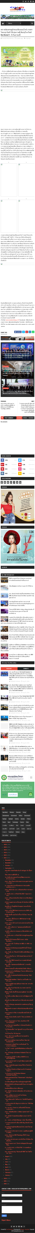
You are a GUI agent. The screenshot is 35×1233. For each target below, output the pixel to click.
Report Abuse (6, 1220)
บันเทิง (23, 828)
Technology (15, 822)
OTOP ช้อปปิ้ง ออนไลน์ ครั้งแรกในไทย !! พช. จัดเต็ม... (18, 915)
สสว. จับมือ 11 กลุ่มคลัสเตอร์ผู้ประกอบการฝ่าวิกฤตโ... (18, 1116)
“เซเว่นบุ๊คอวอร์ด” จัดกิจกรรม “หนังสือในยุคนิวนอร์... (18, 1100)
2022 (5, 855)
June (6, 1162)
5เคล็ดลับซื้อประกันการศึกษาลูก (14, 1088)
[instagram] (31, 1)
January (7, 1175)
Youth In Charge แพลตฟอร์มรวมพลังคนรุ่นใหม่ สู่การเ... (19, 1005)
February (8, 1172)
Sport (9, 822)
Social (4, 822)
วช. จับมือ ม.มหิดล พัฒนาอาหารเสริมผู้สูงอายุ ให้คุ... (19, 997)
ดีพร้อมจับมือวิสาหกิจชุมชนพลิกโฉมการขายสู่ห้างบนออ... (19, 1085)
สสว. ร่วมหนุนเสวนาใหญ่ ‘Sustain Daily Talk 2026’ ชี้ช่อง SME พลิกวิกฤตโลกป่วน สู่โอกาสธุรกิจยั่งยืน (18, 392)
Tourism (22, 822)
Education (18, 812)
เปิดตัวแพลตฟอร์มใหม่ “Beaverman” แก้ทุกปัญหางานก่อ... (18, 1078)
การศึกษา (11, 825)
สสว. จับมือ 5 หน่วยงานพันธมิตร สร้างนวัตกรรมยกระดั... (18, 1091)
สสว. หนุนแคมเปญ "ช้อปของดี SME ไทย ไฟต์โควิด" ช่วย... (18, 1152)
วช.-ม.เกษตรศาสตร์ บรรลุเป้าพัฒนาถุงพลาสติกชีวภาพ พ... (18, 1061)
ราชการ (4, 832)
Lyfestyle (23, 819)
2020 (5, 1178)
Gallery (20, 815)
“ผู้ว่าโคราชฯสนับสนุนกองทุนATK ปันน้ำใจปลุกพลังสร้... (18, 948)
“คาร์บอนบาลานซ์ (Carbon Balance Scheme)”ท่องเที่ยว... (15, 1074)
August (7, 1156)
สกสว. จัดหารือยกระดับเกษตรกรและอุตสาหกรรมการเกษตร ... (19, 882)
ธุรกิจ (18, 828)
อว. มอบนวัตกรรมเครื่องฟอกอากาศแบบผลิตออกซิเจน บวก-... (17, 886)
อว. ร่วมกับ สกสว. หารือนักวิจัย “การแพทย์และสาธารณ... (18, 1148)
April (6, 1167)
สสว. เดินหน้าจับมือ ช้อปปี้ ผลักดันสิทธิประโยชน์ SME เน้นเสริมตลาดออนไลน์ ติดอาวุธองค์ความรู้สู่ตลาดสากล (21, 595)
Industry (17, 819)
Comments (26, 668)
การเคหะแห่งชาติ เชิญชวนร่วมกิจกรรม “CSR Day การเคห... (19, 1104)
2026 (5, 844)
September (8, 868)
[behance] (33, 1)
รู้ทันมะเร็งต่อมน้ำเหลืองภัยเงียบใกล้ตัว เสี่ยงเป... (18, 968)
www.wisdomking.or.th (12, 320)
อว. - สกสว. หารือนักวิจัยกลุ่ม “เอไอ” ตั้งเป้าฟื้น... (18, 1120)
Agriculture (5, 812)
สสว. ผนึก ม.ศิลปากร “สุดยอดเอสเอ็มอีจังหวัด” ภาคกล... (18, 927)
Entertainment (6, 815)
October (7, 865)
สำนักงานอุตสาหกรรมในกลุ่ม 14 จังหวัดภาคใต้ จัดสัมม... (19, 903)
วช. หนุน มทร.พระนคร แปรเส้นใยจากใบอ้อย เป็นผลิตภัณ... (19, 1140)
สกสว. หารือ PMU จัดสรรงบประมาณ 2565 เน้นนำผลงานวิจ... (18, 911)
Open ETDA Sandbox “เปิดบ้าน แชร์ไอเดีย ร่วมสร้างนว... (18, 980)
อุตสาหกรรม (13, 835)
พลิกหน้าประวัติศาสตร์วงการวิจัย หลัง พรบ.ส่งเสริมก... (19, 1001)
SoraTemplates (9, 1229)
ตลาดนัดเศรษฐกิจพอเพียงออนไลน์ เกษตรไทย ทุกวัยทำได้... (18, 1127)
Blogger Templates (25, 1229)
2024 (5, 850)
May (6, 1164)
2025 (5, 847)
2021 (5, 858)
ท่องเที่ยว (5, 828)
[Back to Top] (24, 1226)
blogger (19, 418)
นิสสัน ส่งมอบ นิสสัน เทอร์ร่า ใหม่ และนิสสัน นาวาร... (18, 1017)
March (7, 1170)
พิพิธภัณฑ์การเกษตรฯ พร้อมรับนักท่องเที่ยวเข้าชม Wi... (19, 1009)
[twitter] (26, 1)
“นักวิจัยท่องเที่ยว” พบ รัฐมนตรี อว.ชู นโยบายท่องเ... (19, 1030)
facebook (31, 418)
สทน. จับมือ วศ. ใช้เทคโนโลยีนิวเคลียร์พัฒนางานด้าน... (19, 952)
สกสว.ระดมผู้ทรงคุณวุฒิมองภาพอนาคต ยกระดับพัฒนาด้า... (19, 984)
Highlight (28, 38)
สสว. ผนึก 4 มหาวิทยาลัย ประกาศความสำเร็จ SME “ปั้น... (18, 988)
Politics (28, 819)
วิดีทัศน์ (17, 832)
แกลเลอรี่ (28, 825)
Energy (24, 812)
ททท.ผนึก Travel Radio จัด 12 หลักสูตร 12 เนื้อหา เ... (18, 871)
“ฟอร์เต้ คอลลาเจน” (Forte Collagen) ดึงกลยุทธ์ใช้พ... (18, 1144)
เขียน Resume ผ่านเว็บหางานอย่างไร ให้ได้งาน (21, 586)
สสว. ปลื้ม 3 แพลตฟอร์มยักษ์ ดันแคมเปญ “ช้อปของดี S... (18, 976)
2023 (5, 852)
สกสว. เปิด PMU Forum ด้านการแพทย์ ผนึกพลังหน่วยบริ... (18, 961)
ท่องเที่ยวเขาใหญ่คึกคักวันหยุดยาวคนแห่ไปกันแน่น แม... (18, 907)
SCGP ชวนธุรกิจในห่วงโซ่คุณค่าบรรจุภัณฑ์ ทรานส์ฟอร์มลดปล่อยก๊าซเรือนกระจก (20, 579)
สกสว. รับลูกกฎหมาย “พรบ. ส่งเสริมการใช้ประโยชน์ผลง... (17, 1021)
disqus (25, 418)
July (6, 1159)
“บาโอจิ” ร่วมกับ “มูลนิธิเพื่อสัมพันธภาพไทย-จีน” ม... (18, 1049)
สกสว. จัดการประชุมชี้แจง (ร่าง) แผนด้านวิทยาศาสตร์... (17, 1036)
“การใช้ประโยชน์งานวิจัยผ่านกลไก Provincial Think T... (18, 1070)
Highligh (4, 819)
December (8, 860)
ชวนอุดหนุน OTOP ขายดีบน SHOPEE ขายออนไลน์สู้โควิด (17, 1057)
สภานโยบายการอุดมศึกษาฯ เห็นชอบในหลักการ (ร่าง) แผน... (18, 1026)
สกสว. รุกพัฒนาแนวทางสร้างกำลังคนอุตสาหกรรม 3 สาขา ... (16, 1096)
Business (12, 812)
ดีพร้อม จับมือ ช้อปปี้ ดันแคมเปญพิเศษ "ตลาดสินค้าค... (18, 992)
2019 (5, 1181)
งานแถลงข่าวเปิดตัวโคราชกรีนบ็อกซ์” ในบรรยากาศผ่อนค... (17, 1045)
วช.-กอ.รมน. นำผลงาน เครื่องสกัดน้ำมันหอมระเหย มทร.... (17, 1108)
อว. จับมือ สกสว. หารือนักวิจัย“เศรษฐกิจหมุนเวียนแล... (19, 936)
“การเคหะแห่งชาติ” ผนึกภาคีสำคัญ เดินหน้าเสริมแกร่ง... (19, 1123)
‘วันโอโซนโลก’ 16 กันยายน (13, 1033)
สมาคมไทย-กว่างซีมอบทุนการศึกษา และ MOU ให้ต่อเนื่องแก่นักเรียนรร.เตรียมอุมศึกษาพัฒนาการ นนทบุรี (21, 656)
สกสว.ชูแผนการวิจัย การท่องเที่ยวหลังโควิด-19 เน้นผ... (18, 1013)
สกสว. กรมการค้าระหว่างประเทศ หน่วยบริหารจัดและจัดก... (19, 923)
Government (27, 815)
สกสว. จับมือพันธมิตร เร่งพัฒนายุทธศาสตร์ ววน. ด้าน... (19, 1112)
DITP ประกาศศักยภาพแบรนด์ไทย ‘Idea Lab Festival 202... (17, 1041)
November (8, 863)
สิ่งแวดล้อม (5, 835)
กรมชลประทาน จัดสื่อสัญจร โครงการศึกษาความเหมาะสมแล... (19, 972)
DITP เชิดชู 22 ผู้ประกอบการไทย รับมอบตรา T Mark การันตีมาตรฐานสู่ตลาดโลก (21, 717)
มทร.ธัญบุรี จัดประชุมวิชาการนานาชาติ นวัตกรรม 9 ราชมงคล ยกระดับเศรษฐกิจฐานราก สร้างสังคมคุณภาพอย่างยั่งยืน (21, 603)
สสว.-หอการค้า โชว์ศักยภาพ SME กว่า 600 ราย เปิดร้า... (18, 944)
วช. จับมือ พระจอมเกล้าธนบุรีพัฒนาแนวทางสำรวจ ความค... (17, 878)
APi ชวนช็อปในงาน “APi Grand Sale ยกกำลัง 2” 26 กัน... (18, 957)
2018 (5, 1184)
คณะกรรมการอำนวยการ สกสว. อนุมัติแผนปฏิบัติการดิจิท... (19, 1131)
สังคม (23, 832)
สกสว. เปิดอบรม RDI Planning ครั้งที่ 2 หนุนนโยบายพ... (17, 1136)
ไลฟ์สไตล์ (11, 832)
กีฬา (17, 825)
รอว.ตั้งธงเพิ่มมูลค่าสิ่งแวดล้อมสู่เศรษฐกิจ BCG (18, 1082)
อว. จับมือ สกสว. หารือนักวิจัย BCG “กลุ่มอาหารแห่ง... (18, 894)
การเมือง (5, 825)
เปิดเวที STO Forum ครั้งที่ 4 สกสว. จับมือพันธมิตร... (16, 940)
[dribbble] (28, 1)
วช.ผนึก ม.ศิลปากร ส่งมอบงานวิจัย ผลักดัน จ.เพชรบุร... (18, 932)
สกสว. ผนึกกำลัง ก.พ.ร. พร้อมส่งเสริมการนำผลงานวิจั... (19, 890)
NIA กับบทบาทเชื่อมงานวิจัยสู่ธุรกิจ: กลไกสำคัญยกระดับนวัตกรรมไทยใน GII (21, 768)
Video (27, 822)
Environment (14, 815)
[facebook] (23, 1)
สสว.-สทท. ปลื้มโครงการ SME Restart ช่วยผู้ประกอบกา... (17, 919)
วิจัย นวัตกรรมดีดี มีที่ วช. (12, 875)
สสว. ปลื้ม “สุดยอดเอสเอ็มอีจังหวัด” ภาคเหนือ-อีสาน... (18, 965)
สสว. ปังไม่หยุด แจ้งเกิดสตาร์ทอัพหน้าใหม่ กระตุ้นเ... (18, 1053)
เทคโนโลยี (11, 828)
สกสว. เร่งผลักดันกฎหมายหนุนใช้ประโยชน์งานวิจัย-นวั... (18, 1066)
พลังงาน (29, 828)
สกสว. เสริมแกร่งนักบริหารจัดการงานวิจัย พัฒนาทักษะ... (19, 898)
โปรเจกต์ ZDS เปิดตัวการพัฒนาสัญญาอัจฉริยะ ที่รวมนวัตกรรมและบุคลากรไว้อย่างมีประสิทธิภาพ (21, 611)
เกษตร (22, 825)
